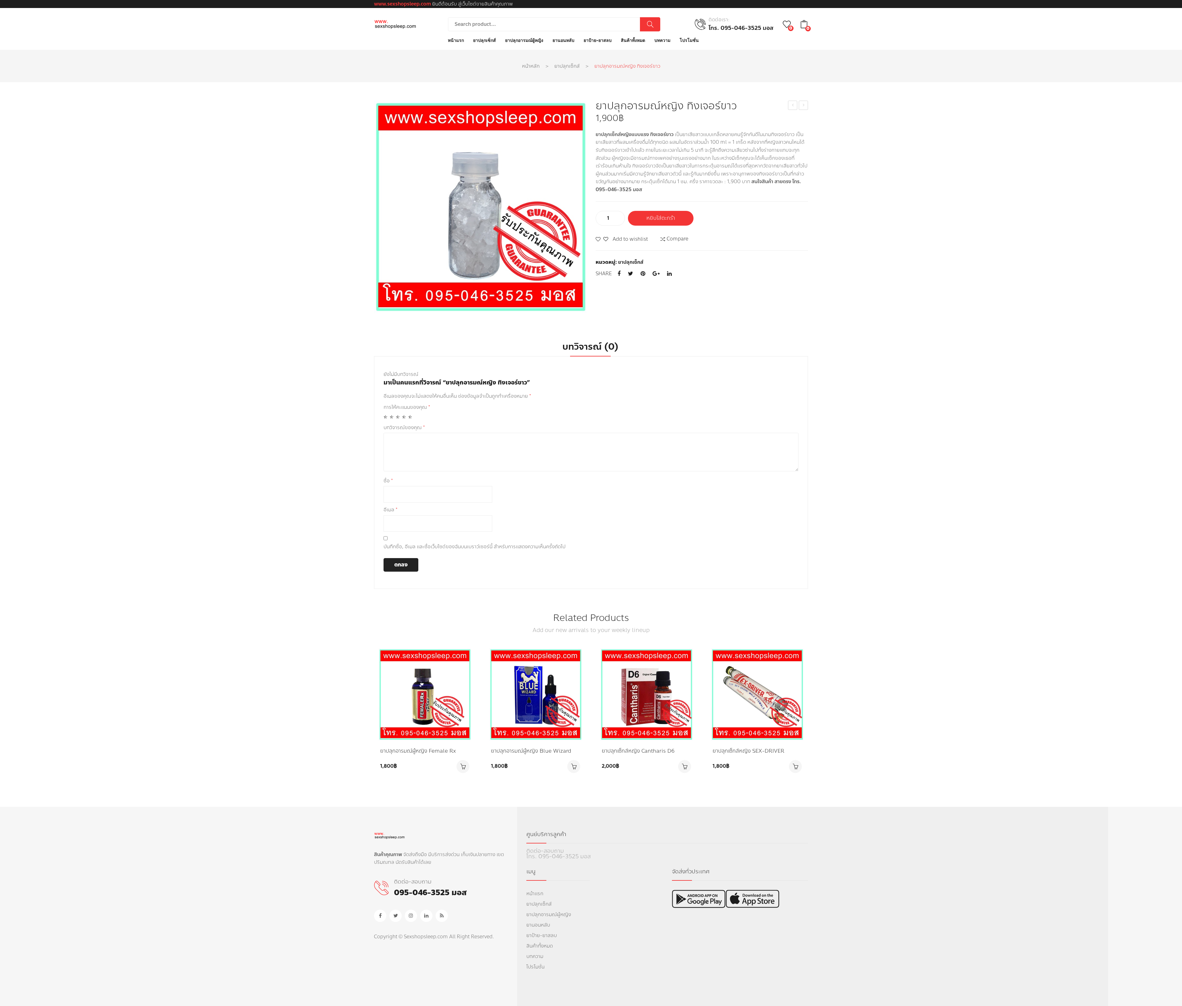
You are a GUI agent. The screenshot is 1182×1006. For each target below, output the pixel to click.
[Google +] (656, 273)
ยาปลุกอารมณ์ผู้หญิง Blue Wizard (532, 751)
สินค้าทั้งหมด (539, 946)
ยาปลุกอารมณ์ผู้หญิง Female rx (418, 751)
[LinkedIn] (669, 273)
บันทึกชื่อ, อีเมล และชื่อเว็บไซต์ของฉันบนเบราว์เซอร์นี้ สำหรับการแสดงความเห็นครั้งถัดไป (474, 546)
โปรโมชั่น (535, 967)
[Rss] (442, 916)
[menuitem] (456, 40)
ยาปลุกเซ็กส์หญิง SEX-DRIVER (748, 751)
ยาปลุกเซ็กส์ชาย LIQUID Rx (803, 105)
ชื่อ (388, 481)
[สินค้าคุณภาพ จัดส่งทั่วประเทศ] (395, 24)
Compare (677, 238)
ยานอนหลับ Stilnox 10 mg (792, 105)
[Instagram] (411, 916)
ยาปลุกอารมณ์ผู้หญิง (548, 914)
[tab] (590, 347)
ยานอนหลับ (538, 925)
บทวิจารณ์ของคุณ (404, 427)
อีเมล (391, 509)
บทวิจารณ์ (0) (590, 347)
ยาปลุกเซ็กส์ (567, 66)
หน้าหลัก (531, 66)
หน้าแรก (534, 893)
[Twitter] (630, 273)
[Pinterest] (643, 273)
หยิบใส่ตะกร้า (660, 218)
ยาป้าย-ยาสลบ (541, 935)
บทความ (534, 956)
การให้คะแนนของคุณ (407, 407)
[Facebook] (619, 273)
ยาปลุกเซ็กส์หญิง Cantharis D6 (639, 751)
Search (650, 24)
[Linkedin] (426, 916)
